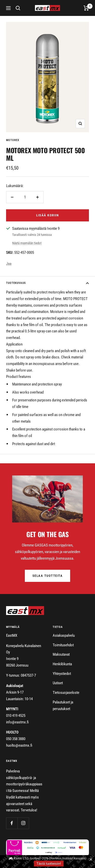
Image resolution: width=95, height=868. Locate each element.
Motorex (12, 140)
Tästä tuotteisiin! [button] (48, 863)
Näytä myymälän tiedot (27, 243)
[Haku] (18, 8)
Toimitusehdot (63, 645)
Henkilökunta (62, 664)
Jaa (8, 263)
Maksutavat (61, 654)
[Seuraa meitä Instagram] (23, 823)
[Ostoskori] (86, 8)
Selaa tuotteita (47, 576)
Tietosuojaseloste (66, 692)
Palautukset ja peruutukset (63, 705)
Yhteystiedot (62, 673)
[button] (92, 859)
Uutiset (58, 683)
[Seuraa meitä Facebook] (11, 823)
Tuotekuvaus (16, 283)
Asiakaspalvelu (64, 635)
